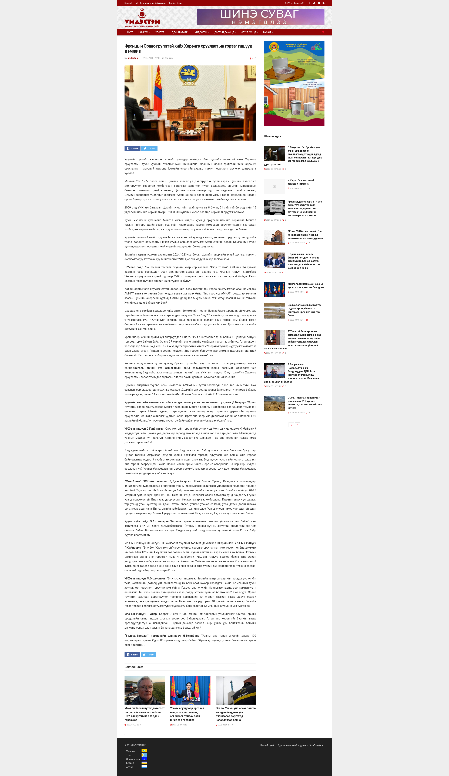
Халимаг (130, 751)
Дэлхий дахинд (224, 32)
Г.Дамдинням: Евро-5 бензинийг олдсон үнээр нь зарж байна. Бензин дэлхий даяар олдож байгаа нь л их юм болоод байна (304, 261)
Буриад (130, 763)
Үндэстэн (201, 32)
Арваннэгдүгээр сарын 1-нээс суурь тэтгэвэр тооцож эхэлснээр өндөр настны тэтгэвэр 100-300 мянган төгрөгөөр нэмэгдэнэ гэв (305, 208)
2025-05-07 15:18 (179, 725)
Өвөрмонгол (133, 759)
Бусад (267, 32)
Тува (128, 755)
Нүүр (130, 32)
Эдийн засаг (179, 32)
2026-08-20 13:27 (296, 188)
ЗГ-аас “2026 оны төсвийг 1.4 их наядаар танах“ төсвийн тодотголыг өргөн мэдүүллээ (305, 235)
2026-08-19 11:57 (273, 353)
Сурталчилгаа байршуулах (153, 3)
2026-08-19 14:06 (296, 292)
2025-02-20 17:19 (225, 725)
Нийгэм (143, 32)
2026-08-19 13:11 (296, 320)
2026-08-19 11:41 (273, 386)
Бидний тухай (131, 3)
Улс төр (159, 32)
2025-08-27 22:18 (133, 725)
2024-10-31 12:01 (152, 58)
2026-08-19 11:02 (296, 413)
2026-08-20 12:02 (296, 243)
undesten (133, 58)
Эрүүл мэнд (248, 32)
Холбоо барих (175, 3)
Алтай (129, 767)
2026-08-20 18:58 (273, 169)
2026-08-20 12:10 (273, 220)
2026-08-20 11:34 (273, 272)
